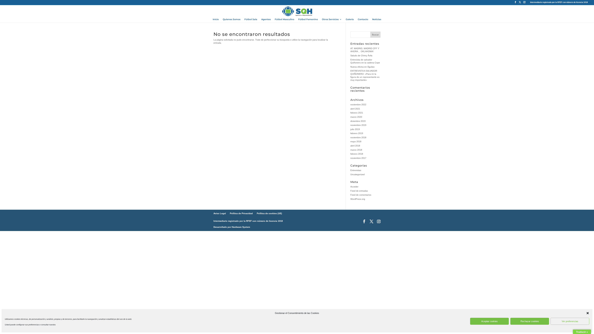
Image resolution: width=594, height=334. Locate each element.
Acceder (354, 186)
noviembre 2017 (358, 158)
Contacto (363, 19)
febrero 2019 (356, 133)
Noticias (376, 19)
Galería (350, 19)
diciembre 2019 (358, 121)
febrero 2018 (356, 154)
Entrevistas (355, 170)
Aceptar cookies (489, 321)
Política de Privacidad (241, 213)
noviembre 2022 (358, 104)
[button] (587, 313)
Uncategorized (357, 174)
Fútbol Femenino (308, 19)
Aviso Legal (219, 213)
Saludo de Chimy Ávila (361, 55)
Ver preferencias (570, 321)
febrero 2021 (356, 112)
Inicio (216, 19)
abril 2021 (355, 108)
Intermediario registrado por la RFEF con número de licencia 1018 (559, 2)
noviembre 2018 (358, 137)
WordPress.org (357, 199)
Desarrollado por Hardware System (231, 227)
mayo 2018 (355, 141)
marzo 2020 (356, 117)
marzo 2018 (356, 150)
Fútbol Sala (250, 19)
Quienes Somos (231, 19)
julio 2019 (355, 129)
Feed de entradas (359, 191)
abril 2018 (355, 145)
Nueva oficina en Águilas (362, 67)
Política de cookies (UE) (269, 213)
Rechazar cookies (530, 321)
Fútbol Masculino (284, 19)
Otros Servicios (330, 19)
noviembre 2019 (358, 125)
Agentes (266, 19)
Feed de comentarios (360, 195)
